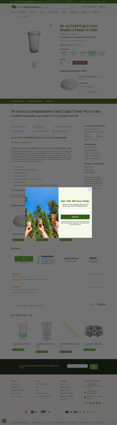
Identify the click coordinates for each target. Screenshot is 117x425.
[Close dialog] (89, 189)
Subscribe (75, 217)
